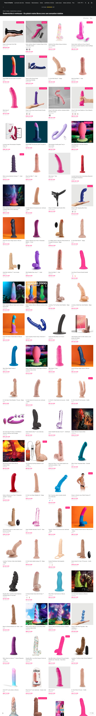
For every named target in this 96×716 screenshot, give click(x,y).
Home (4, 11)
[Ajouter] (68, 40)
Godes (7, 11)
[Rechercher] (85, 2)
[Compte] (88, 2)
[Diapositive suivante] (91, 7)
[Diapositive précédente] (3, 7)
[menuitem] (73, 2)
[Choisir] (22, 40)
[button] (91, 18)
